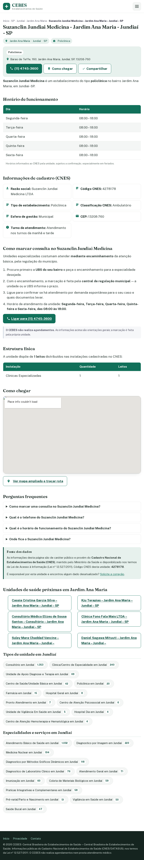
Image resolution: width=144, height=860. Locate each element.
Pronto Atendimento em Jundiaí (28, 702)
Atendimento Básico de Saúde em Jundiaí (37, 743)
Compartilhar (96, 69)
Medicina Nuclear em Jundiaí (27, 752)
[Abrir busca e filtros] (137, 6)
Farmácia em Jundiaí (21, 693)
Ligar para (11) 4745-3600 (31, 319)
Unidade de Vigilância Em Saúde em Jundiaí (35, 711)
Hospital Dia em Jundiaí (91, 711)
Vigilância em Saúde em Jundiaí (95, 799)
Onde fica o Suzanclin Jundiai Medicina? (39, 539)
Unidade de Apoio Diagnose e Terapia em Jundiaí (40, 674)
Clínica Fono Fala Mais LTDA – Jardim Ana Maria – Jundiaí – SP (105, 619)
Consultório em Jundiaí (24, 664)
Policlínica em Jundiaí (93, 683)
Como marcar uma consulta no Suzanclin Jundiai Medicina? (54, 506)
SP (13, 20)
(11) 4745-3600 (26, 68)
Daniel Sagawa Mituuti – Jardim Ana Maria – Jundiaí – (109, 640)
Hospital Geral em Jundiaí (64, 693)
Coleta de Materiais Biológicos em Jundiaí (79, 780)
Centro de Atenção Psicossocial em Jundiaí (89, 702)
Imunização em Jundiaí (23, 780)
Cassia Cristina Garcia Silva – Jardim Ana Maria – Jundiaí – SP (35, 602)
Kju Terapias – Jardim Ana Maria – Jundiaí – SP (107, 602)
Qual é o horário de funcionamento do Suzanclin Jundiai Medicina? (60, 528)
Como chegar (62, 69)
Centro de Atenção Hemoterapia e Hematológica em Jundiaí (47, 721)
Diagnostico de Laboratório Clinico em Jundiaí (38, 771)
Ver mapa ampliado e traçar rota (38, 481)
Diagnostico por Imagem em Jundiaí (102, 743)
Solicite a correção (112, 574)
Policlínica (64, 40)
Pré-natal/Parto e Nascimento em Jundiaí (35, 799)
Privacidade (20, 838)
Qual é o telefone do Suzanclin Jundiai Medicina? (46, 517)
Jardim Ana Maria (37, 20)
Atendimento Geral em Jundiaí (101, 771)
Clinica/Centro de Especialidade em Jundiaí (83, 664)
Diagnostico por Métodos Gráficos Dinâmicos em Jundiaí (45, 761)
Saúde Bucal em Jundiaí (24, 809)
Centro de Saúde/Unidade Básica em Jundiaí (37, 683)
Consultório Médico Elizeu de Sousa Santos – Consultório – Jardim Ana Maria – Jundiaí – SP (39, 622)
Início (6, 20)
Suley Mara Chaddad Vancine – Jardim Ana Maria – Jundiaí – (35, 640)
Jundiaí (21, 20)
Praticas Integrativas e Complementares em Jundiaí (42, 790)
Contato (36, 838)
